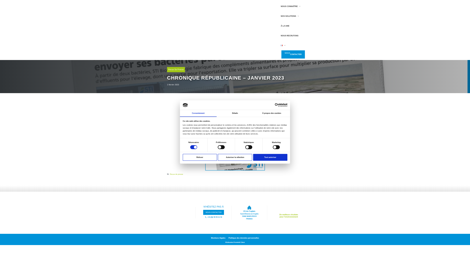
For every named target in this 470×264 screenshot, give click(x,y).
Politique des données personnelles (244, 238)
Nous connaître (289, 6)
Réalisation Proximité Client (235, 242)
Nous (293, 54)
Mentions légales (218, 238)
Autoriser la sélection (235, 157)
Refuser (199, 157)
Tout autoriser (270, 157)
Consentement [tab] (198, 113)
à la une (285, 26)
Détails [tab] (235, 113)
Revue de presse (176, 69)
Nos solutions (288, 16)
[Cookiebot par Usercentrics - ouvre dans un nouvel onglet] (276, 105)
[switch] (221, 147)
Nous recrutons (289, 36)
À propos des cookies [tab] (271, 113)
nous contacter (214, 212)
